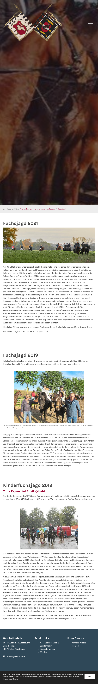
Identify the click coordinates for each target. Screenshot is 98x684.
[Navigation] (90, 22)
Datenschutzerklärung (10, 679)
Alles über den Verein (49, 642)
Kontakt (75, 645)
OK (89, 676)
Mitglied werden (79, 642)
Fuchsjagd (61, 209)
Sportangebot (46, 645)
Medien (43, 652)
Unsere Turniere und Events (45, 209)
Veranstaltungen (26, 209)
